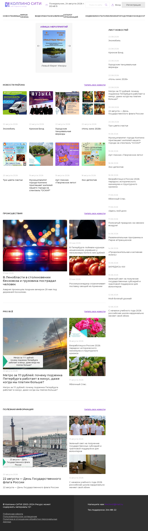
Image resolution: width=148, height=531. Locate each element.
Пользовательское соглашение (20, 516)
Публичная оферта (13, 514)
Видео (38, 16)
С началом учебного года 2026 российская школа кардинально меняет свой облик (87, 485)
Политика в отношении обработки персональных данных (30, 520)
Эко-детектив (89, 180)
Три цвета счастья (13, 180)
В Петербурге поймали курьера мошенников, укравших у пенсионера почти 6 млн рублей (87, 250)
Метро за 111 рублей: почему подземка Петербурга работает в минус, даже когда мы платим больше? (32, 378)
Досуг (141, 16)
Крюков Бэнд (36, 128)
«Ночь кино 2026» (91, 128)
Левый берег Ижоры (53, 65)
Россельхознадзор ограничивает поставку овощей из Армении (87, 285)
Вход (118, 5)
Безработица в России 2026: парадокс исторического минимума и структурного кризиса (85, 349)
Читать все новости (95, 85)
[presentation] (39, 46)
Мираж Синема (24, 16)
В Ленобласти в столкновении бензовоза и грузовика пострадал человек (29, 281)
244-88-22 (111, 510)
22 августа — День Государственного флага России (126, 112)
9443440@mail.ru (114, 504)
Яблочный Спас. (78, 384)
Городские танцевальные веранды (63, 131)
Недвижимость (93, 16)
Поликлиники (110, 16)
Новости (8, 16)
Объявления (56, 16)
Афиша (16, 16)
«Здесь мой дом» (117, 211)
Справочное (131, 16)
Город (121, 16)
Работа (46, 16)
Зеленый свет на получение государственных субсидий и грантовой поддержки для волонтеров (85, 447)
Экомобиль (9, 128)
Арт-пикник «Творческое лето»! (65, 181)
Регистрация (133, 5)
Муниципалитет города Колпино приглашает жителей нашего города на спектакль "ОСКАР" (40, 185)
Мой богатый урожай (120, 298)
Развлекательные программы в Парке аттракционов (125, 238)
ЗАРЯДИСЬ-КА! (116, 266)
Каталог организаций (70, 16)
